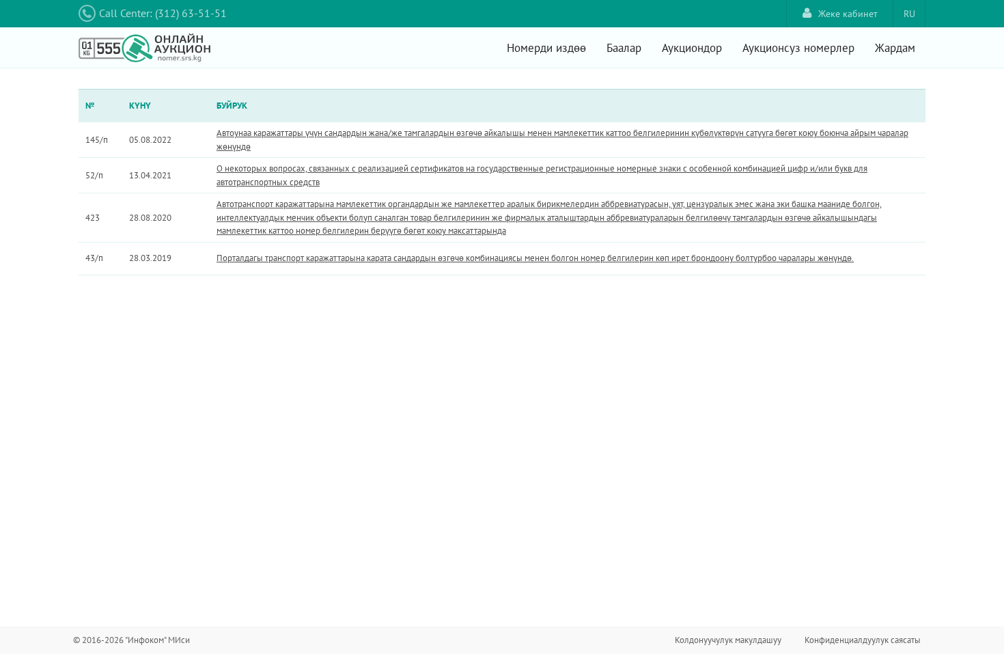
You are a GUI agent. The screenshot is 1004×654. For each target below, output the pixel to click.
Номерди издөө (546, 47)
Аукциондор (692, 47)
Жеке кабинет (848, 14)
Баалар (623, 47)
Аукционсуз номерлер (798, 47)
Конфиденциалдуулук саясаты (863, 640)
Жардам (895, 47)
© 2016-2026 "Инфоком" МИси (131, 640)
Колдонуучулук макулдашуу (728, 640)
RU (909, 14)
